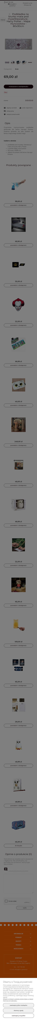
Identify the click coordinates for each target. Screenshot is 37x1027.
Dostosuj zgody (18, 1010)
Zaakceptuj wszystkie (18, 1015)
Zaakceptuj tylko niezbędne (18, 1005)
